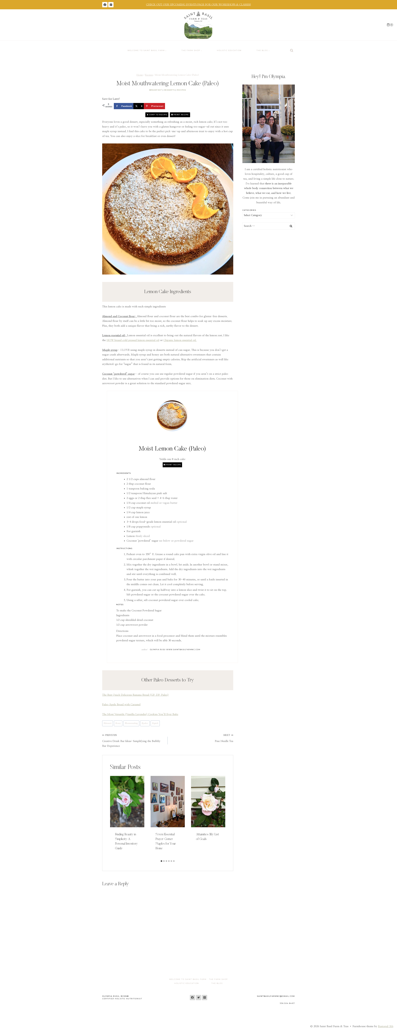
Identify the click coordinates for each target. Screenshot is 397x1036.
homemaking (131, 723)
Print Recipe (181, 115)
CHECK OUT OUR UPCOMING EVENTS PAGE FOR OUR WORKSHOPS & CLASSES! (198, 4)
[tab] (161, 861)
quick (155, 723)
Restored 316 (385, 1026)
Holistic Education (229, 50)
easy (118, 723)
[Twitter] (198, 997)
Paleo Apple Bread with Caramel (121, 704)
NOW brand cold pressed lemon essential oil (133, 340)
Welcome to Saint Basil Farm (187, 979)
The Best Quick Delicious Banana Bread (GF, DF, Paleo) (135, 695)
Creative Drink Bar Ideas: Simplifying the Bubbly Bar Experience (131, 740)
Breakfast (155, 90)
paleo (145, 723)
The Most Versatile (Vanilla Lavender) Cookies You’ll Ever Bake (140, 714)
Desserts (169, 90)
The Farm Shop (218, 979)
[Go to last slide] (116, 817)
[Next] (219, 817)
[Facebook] (104, 4)
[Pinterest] (111, 4)
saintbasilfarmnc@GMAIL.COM (276, 996)
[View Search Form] (291, 50)
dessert (108, 723)
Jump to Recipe (157, 115)
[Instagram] (204, 997)
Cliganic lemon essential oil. (179, 340)
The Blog (217, 983)
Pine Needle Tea (224, 738)
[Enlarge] (290, 88)
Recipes (181, 90)
